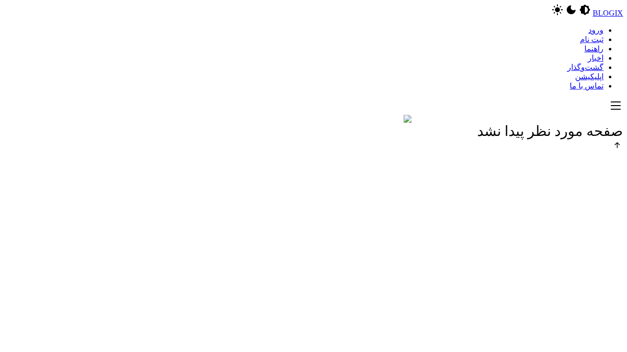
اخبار (595, 58)
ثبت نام (591, 39)
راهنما (593, 48)
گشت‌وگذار (585, 67)
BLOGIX (608, 13)
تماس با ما (586, 86)
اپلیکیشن (589, 76)
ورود (595, 30)
